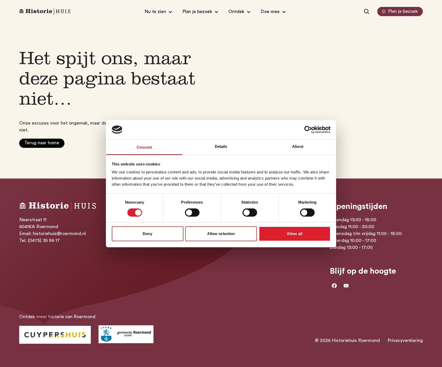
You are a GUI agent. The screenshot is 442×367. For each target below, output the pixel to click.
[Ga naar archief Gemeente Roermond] (126, 334)
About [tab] (297, 146)
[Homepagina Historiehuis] (44, 11)
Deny (147, 233)
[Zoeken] (366, 11)
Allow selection (221, 233)
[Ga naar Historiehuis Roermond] (55, 335)
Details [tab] (221, 146)
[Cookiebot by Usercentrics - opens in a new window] (308, 130)
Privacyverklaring (405, 340)
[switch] (192, 212)
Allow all (294, 233)
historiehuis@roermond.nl (59, 233)
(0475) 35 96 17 (44, 240)
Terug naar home (41, 142)
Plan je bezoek (403, 11)
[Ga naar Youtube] (346, 285)
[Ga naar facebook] (334, 285)
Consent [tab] (144, 147)
